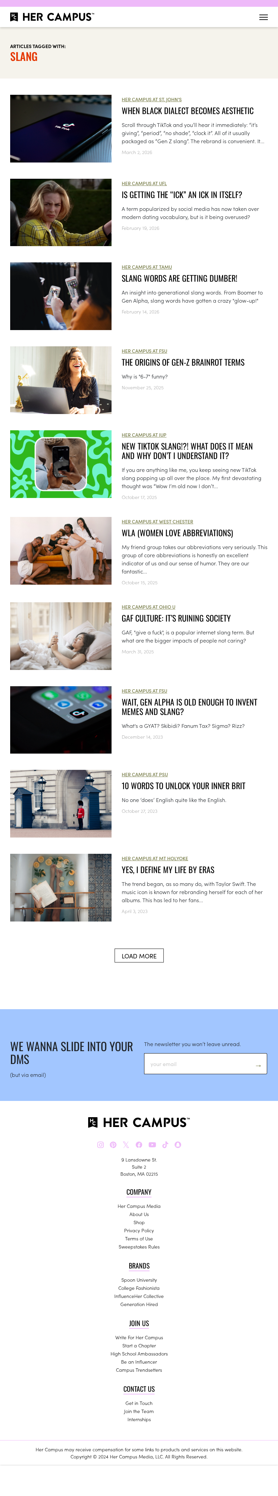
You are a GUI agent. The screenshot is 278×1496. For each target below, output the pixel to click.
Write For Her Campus (139, 1337)
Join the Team (139, 1411)
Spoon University (139, 1279)
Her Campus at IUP (144, 434)
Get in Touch (139, 1403)
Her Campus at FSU (144, 350)
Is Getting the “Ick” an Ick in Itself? (184, 194)
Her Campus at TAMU (147, 266)
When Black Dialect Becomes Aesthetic (188, 110)
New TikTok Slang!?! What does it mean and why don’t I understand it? (187, 450)
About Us (139, 1214)
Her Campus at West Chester (157, 521)
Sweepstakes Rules (139, 1246)
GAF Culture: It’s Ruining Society (176, 618)
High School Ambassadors (139, 1353)
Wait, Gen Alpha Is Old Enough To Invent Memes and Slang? (189, 706)
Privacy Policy (139, 1230)
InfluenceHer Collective (139, 1296)
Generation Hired (139, 1304)
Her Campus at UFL (144, 183)
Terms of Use (139, 1238)
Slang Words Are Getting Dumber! (179, 278)
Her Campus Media (139, 1205)
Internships (139, 1419)
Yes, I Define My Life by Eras (168, 869)
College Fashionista (139, 1287)
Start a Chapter (139, 1345)
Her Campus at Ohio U (148, 606)
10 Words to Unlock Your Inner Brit (183, 785)
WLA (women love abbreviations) (177, 532)
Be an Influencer (139, 1361)
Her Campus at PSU (145, 774)
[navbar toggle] (263, 17)
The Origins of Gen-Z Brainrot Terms (183, 362)
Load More (139, 956)
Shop (139, 1222)
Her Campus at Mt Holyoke (155, 858)
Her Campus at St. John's (152, 99)
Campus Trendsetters (139, 1369)
